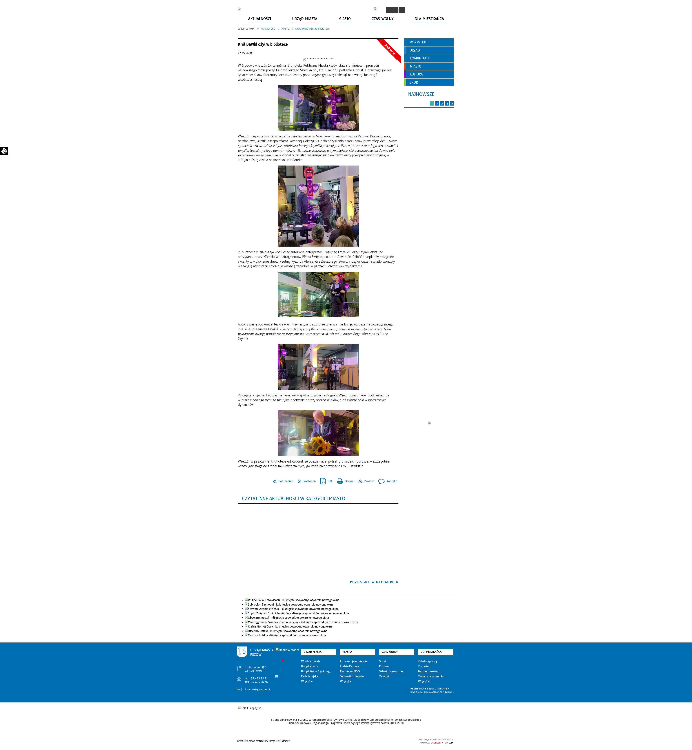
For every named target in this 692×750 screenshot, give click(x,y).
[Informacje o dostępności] (395, 10)
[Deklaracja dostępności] (402, 10)
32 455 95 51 (259, 678)
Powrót (364, 480)
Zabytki (384, 676)
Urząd (415, 50)
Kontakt (386, 480)
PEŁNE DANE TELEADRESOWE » (430, 688)
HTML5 (391, 741)
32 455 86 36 (259, 682)
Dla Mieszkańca (431, 651)
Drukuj (344, 480)
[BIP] (375, 8)
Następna (305, 480)
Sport (415, 82)
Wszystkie (418, 42)
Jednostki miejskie (352, 676)
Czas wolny (390, 651)
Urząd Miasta (312, 651)
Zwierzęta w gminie (430, 676)
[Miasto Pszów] (239, 9)
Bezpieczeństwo (428, 671)
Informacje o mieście (353, 661)
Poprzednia (281, 480)
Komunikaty (420, 58)
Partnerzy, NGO (350, 671)
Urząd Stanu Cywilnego (316, 671)
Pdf (325, 480)
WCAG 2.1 (407, 741)
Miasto (415, 66)
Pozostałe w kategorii (372, 582)
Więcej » (307, 681)
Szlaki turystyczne (391, 671)
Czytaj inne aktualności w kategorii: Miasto (293, 498)
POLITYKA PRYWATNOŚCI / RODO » (432, 692)
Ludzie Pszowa (349, 666)
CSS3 (396, 741)
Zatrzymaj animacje (389, 10)
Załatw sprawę (427, 661)
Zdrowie (423, 666)
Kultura (416, 74)
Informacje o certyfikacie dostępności (345, 741)
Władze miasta (311, 661)
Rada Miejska (309, 676)
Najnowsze (421, 94)
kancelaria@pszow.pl (257, 689)
